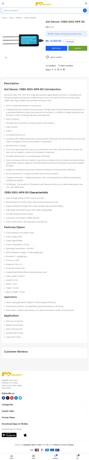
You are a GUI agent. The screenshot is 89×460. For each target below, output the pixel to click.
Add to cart (56, 48)
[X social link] (55, 69)
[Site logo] (44, 3)
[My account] (86, 3)
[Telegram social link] (63, 69)
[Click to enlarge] (6, 57)
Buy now (78, 48)
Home (4, 17)
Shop (11, 17)
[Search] (85, 10)
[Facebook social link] (52, 69)
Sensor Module (30, 17)
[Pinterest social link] (58, 69)
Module (19, 17)
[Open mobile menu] (3, 3)
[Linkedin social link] (61, 69)
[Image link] (13, 373)
